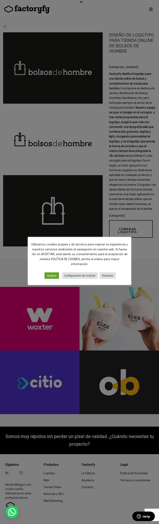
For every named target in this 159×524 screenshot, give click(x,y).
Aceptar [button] (52, 275)
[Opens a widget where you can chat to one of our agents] (143, 517)
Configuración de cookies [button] (79, 275)
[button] (12, 512)
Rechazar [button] (107, 275)
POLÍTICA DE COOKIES (65, 259)
